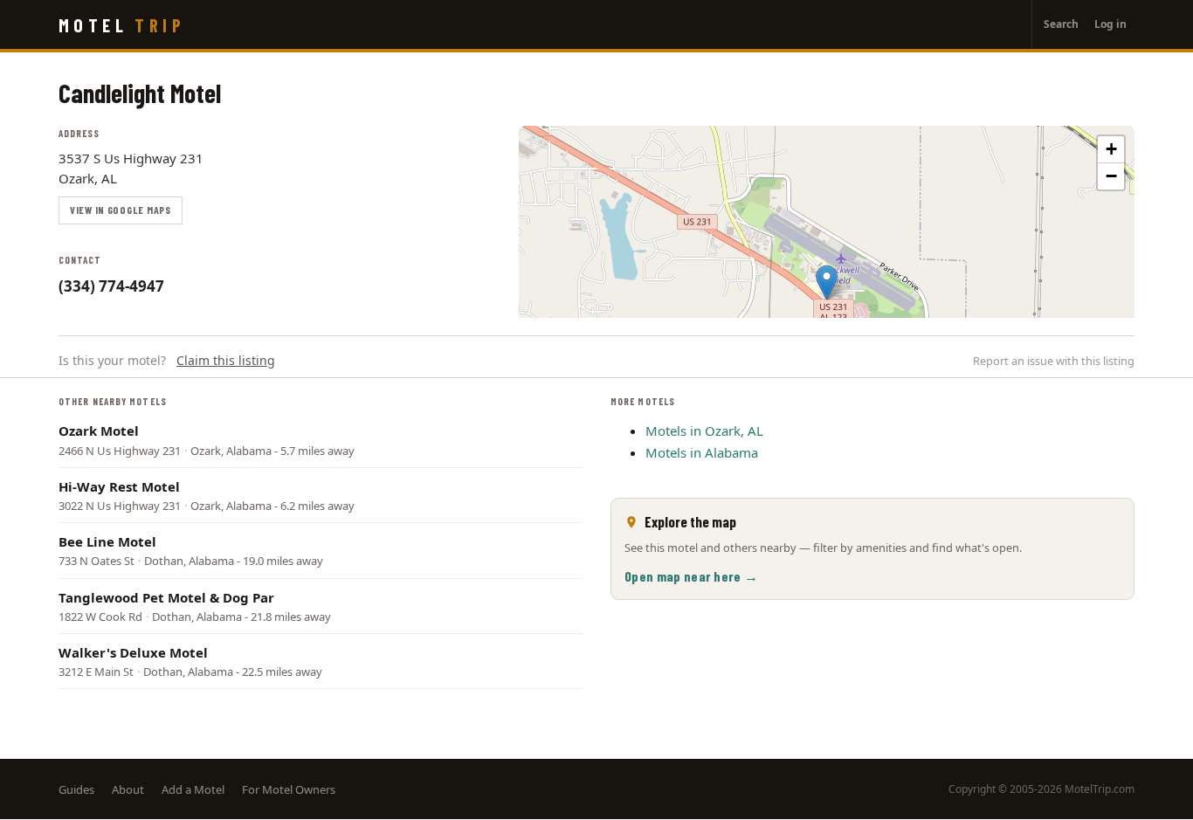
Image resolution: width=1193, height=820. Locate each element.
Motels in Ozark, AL (704, 430)
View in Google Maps (120, 209)
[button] (827, 282)
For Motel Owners (288, 789)
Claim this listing (225, 360)
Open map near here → (691, 576)
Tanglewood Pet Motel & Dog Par (166, 597)
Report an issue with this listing (1053, 361)
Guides (76, 789)
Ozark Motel (99, 430)
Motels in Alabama (701, 452)
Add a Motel (193, 789)
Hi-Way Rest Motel (119, 486)
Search (1061, 24)
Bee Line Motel (107, 541)
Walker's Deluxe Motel (133, 652)
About (128, 789)
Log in (1110, 24)
